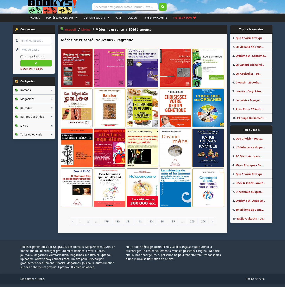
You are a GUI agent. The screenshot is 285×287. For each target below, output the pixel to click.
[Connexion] (36, 63)
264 (203, 221)
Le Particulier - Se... (246, 73)
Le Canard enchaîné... (248, 64)
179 (106, 221)
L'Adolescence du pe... (248, 147)
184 (161, 221)
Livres (86, 29)
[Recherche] (163, 7)
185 (172, 221)
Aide (119, 17)
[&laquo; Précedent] (72, 221)
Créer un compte (156, 17)
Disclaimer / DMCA (32, 279)
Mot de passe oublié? (31, 69)
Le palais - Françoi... (247, 100)
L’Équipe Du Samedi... (249, 118)
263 (192, 221)
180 (117, 221)
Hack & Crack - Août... (248, 183)
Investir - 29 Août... (246, 82)
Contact (133, 17)
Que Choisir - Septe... (247, 138)
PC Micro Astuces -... (247, 156)
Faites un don (182, 17)
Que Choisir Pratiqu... (248, 38)
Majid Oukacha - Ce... (248, 218)
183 (150, 221)
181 (128, 221)
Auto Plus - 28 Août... (248, 109)
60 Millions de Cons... (248, 47)
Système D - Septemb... (249, 56)
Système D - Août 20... (248, 201)
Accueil (35, 17)
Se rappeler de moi (34, 56)
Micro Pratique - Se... (247, 165)
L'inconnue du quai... (247, 192)
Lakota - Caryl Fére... (247, 91)
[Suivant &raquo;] (212, 221)
